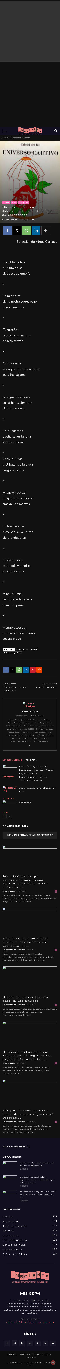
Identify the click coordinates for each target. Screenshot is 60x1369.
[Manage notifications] (53, 1362)
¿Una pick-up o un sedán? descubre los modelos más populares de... (25, 942)
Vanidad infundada (46, 687)
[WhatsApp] (26, 230)
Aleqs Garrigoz (12, 219)
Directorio (12, 1354)
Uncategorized (23, 202)
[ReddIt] (39, 670)
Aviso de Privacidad (30, 1354)
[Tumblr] (38, 1343)
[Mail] (30, 1343)
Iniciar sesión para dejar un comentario (30, 835)
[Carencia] (10, 805)
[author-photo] (30, 706)
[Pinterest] (33, 670)
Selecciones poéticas (12, 653)
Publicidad (30, 1357)
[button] (5, 131)
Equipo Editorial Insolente (14, 950)
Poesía (27, 138)
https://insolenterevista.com (30, 716)
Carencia (25, 802)
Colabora (46, 1354)
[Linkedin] (36, 230)
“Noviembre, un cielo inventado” (16, 689)
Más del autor (30, 760)
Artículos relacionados (12, 760)
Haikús (34, 649)
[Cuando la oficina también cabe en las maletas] (30, 979)
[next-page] (9, 816)
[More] (45, 230)
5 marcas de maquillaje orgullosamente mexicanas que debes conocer (37, 1180)
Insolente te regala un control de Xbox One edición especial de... (38, 1195)
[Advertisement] (30, 31)
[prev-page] (5, 816)
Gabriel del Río (22, 649)
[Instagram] (14, 1343)
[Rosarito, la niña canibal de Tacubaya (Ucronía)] (10, 1166)
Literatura (16, 138)
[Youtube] (53, 1343)
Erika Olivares (9, 891)
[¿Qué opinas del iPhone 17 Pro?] (10, 791)
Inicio (4, 138)
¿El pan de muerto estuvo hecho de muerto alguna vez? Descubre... (28, 1114)
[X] (17, 230)
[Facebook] (7, 230)
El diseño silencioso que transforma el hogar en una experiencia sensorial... (27, 1055)
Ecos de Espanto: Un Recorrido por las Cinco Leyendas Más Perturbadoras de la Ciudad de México (36, 773)
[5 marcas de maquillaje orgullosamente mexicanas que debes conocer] (10, 1179)
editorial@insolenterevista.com (30, 1322)
